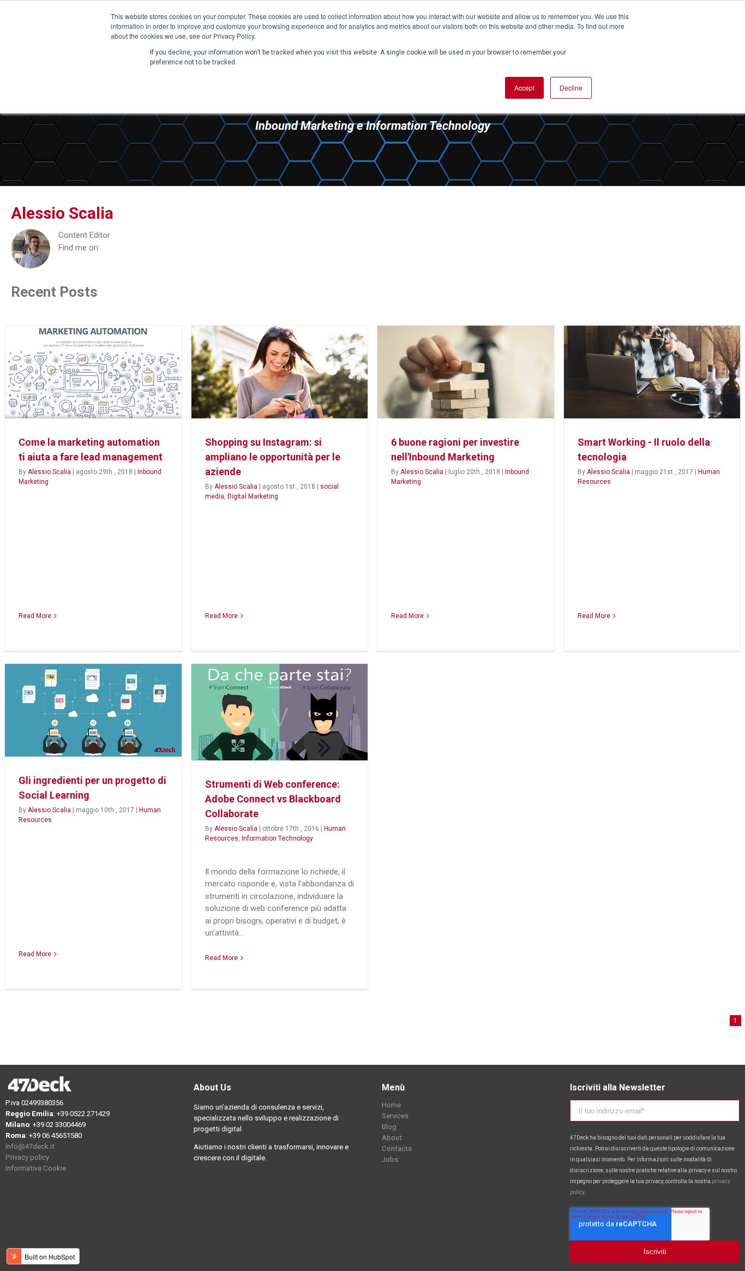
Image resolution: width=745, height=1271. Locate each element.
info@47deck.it (30, 1146)
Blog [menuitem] (389, 1127)
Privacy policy (27, 1157)
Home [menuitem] (391, 1105)
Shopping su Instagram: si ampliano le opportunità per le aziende (272, 456)
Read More (35, 616)
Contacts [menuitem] (397, 1148)
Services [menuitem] (395, 1116)
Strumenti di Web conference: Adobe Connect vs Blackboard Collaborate (273, 798)
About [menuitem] (392, 1138)
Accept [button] (524, 87)
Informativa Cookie (36, 1168)
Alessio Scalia (49, 472)
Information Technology (277, 838)
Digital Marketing (252, 496)
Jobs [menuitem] (390, 1159)
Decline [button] (571, 87)
